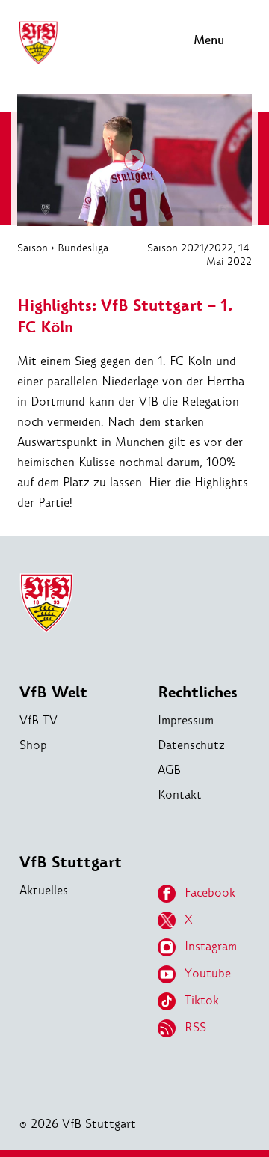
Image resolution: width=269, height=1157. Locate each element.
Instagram (211, 946)
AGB (169, 770)
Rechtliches (198, 692)
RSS (195, 1027)
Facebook (210, 892)
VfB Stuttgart (70, 862)
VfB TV (38, 720)
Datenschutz (191, 745)
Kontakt (180, 794)
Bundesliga (83, 247)
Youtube (208, 973)
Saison (32, 247)
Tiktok (202, 1000)
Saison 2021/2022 (190, 247)
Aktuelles (43, 890)
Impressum (186, 720)
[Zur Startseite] (38, 62)
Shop (33, 745)
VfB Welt (53, 692)
